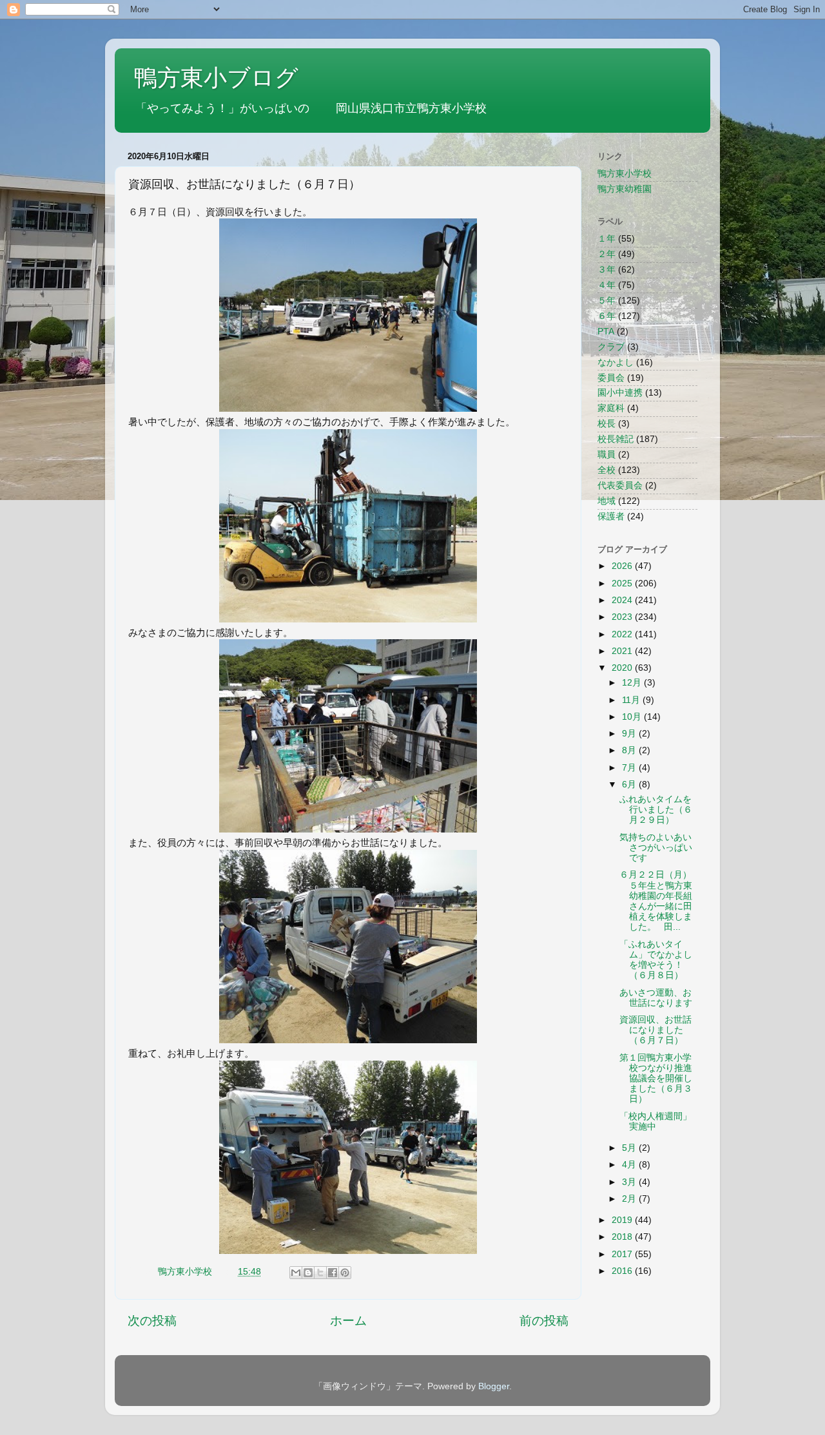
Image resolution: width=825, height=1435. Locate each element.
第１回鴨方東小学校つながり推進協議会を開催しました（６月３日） (655, 1078)
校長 (606, 424)
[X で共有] (320, 1272)
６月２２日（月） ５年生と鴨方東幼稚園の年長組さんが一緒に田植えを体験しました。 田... (669, 901)
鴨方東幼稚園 (624, 189)
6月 (630, 784)
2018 (623, 1237)
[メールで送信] (295, 1272)
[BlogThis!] (308, 1272)
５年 (606, 300)
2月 (630, 1199)
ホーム (348, 1320)
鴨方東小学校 (624, 173)
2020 (623, 668)
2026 (623, 566)
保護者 (611, 516)
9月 (630, 733)
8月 (630, 750)
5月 (630, 1148)
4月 (630, 1165)
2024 (623, 600)
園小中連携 (620, 393)
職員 (606, 454)
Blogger (493, 1386)
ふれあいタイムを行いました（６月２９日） (655, 810)
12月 (633, 683)
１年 (606, 239)
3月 (630, 1182)
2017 (623, 1254)
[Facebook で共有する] (332, 1272)
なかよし (615, 362)
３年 (606, 269)
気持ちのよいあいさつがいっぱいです (655, 848)
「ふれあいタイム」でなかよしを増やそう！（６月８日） (655, 960)
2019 (623, 1220)
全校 (606, 470)
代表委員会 (620, 485)
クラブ (611, 347)
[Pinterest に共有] (344, 1272)
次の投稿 (152, 1320)
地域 (606, 501)
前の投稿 (543, 1320)
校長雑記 (615, 439)
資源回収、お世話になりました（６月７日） (655, 1030)
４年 (606, 285)
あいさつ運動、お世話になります (655, 998)
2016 (623, 1271)
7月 (630, 768)
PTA (605, 331)
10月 (633, 717)
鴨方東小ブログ (216, 77)
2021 (623, 651)
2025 (623, 583)
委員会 (611, 378)
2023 (623, 617)
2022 (623, 634)
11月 (632, 700)
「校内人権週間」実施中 (655, 1122)
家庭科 (611, 408)
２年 (606, 254)
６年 (606, 316)
